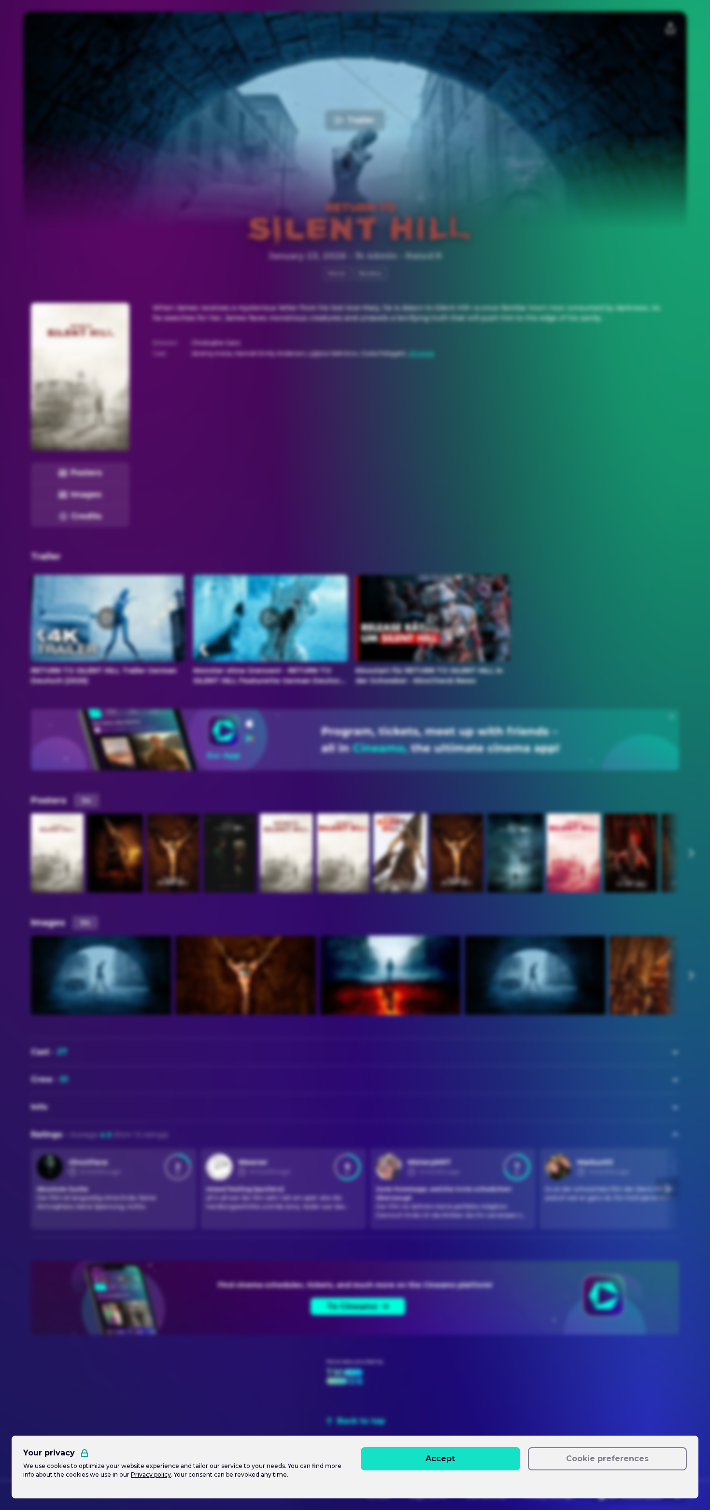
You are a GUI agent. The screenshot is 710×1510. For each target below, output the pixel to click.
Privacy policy (151, 1474)
